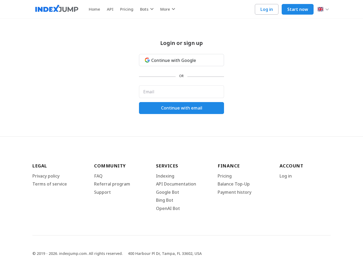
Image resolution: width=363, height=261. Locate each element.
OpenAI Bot (168, 208)
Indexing (165, 176)
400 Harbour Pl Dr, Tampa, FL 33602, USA (165, 253)
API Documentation (176, 184)
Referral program (112, 184)
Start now (297, 9)
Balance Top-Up (234, 184)
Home (94, 9)
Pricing (126, 9)
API (110, 9)
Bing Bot (164, 200)
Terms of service (49, 184)
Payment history (234, 192)
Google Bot (167, 192)
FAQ (98, 176)
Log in (266, 9)
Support (102, 192)
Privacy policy (46, 176)
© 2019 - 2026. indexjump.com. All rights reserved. (77, 253)
